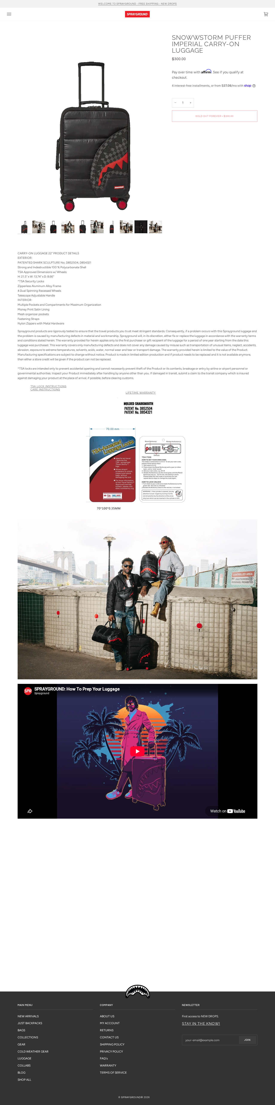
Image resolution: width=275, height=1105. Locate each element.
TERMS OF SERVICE (113, 1072)
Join (247, 1040)
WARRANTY (108, 1065)
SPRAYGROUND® (132, 1097)
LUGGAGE (24, 1058)
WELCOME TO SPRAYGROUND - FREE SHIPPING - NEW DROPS (137, 4)
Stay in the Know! (201, 1023)
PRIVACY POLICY (111, 1051)
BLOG (21, 1072)
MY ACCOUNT (110, 1023)
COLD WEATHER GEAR (33, 1051)
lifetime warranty (141, 392)
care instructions (45, 389)
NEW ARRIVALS (28, 1016)
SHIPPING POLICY (112, 1044)
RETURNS (106, 1030)
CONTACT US (109, 1037)
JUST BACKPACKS (30, 1023)
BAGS (21, 1030)
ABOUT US (107, 1016)
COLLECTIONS (28, 1037)
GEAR (21, 1044)
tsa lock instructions (48, 386)
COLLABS (24, 1065)
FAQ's (104, 1058)
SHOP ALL (24, 1079)
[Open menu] (13, 14)
